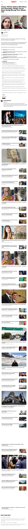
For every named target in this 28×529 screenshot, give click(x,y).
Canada (4, 522)
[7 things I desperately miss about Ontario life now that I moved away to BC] (14, 232)
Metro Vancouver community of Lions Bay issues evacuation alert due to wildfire (10, 424)
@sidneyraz (5, 49)
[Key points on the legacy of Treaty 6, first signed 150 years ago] (14, 462)
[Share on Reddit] (4, 30)
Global (10, 522)
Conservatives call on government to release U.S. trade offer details (10, 220)
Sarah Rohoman (5, 32)
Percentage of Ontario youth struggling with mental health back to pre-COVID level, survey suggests (13, 406)
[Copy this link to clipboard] (9, 30)
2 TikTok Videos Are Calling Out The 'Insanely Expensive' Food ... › (9, 64)
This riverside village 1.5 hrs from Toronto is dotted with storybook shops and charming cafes (9, 246)
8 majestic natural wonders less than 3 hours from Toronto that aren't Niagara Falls (9, 278)
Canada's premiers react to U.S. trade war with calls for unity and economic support (10, 373)
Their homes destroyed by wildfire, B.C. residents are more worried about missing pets (13, 508)
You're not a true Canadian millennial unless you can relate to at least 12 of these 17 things (10, 137)
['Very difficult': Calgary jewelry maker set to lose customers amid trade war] (14, 359)
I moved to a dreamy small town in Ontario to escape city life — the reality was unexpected (10, 309)
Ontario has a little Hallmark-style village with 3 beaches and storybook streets (10, 176)
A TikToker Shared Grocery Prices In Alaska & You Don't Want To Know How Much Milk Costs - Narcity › (14, 92)
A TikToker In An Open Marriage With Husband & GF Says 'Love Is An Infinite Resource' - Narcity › (13, 86)
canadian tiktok (4, 96)
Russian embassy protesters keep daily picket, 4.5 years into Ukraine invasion (10, 418)
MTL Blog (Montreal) (14, 522)
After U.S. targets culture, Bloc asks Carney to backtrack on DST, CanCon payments (10, 487)
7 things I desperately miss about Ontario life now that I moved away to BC (14, 241)
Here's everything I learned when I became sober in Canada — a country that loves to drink (13, 126)
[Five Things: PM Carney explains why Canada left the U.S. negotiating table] (22, 215)
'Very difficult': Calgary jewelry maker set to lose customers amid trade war (13, 368)
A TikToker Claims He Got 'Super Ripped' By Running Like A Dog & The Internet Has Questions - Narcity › (14, 90)
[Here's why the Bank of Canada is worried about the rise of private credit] (22, 323)
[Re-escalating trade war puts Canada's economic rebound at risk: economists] (22, 387)
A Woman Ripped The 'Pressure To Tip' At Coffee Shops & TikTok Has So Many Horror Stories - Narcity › (14, 88)
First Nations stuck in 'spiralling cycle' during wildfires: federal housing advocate (13, 445)
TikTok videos (13, 38)
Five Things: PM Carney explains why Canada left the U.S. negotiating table (10, 214)
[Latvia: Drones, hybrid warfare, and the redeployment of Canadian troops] (22, 476)
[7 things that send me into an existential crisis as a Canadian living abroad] (22, 145)
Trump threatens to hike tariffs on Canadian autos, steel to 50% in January (9, 272)
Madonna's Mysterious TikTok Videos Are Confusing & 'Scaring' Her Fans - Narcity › (11, 72)
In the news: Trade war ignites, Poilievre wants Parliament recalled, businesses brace (10, 347)
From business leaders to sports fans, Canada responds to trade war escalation (14, 342)
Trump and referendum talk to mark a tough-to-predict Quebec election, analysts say (10, 379)
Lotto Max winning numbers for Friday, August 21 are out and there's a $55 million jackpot (14, 164)
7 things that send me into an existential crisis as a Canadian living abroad (10, 144)
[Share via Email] (7, 30)
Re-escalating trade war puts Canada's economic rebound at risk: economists (9, 386)
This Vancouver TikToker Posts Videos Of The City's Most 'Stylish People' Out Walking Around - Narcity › (13, 78)
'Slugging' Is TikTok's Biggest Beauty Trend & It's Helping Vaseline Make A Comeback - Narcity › (13, 67)
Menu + (2, 1)
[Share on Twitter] (6, 30)
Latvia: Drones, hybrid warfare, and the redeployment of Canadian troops (8, 474)
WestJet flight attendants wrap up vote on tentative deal (9, 411)
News (2, 4)
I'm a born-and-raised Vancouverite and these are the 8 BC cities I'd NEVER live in (10, 182)
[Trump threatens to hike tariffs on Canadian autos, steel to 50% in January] (22, 273)
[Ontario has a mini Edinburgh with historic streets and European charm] (22, 170)
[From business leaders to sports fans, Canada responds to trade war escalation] (14, 334)
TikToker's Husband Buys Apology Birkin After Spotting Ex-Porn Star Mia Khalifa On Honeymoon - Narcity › (13, 85)
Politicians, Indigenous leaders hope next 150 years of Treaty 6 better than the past (10, 481)
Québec (8, 522)
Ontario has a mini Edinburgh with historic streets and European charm (9, 169)
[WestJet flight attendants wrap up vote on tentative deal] (22, 413)
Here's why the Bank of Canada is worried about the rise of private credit (10, 322)
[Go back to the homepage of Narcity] (14, 1)
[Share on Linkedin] (5, 30)
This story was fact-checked (4, 35)
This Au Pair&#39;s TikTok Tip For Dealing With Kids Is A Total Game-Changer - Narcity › (12, 81)
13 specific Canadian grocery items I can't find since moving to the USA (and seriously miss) (10, 131)
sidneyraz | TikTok (4, 28)
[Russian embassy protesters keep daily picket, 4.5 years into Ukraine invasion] (22, 419)
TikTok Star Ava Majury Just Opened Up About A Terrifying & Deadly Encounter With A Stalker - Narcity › (14, 69)
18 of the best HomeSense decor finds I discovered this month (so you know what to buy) (10, 208)
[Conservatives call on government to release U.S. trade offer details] (22, 221)
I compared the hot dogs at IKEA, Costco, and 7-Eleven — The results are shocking (14, 202)
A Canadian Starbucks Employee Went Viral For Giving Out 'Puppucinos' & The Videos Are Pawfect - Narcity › (13, 76)
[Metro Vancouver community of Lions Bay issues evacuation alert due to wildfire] (22, 425)
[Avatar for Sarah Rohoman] (2, 101)
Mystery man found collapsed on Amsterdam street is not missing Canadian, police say (9, 450)
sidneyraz (6, 42)
